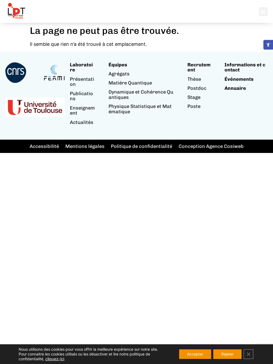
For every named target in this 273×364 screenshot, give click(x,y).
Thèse (194, 79)
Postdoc (196, 88)
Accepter (195, 354)
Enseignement (82, 110)
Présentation (82, 81)
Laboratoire (81, 67)
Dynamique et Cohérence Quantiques (141, 94)
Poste (193, 106)
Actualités (81, 122)
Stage (193, 97)
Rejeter (227, 354)
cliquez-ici (54, 359)
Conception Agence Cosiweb (211, 146)
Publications (81, 96)
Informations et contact (244, 67)
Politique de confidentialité (141, 146)
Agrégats (119, 74)
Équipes (118, 65)
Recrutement (199, 67)
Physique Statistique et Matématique (140, 109)
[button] (268, 45)
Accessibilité (44, 146)
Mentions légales (85, 146)
